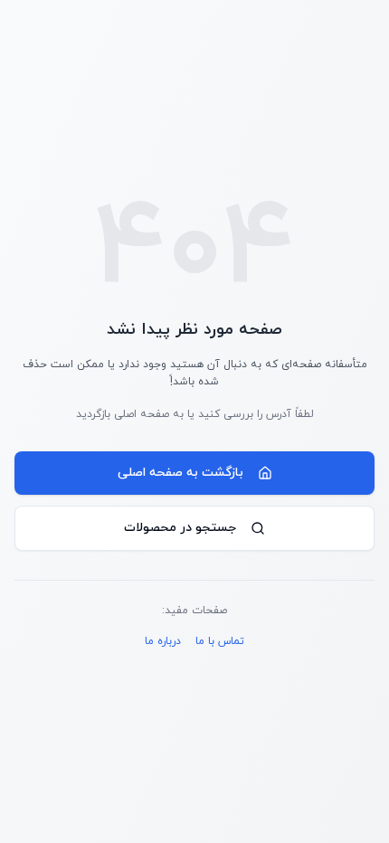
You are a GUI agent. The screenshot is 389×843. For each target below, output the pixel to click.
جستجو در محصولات (180, 527)
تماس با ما (219, 641)
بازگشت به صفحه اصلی (180, 472)
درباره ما (163, 641)
